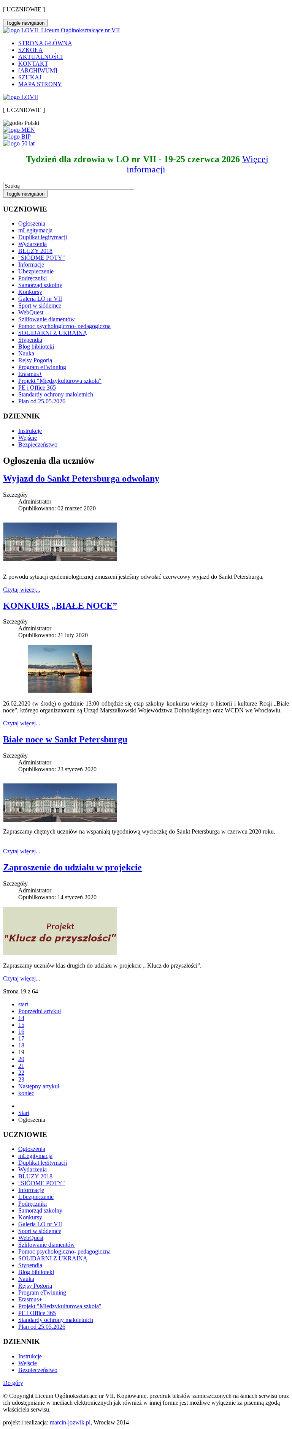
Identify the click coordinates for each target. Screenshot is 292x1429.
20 (21, 1059)
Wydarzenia (32, 244)
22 (21, 1072)
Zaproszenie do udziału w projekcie (72, 867)
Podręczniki (32, 278)
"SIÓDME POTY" (41, 257)
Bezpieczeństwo (37, 444)
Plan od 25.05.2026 (41, 401)
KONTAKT (33, 63)
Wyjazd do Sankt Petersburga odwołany (81, 478)
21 (21, 1066)
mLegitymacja (35, 230)
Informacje (31, 264)
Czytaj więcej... (21, 589)
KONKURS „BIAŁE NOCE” (60, 606)
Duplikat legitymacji (42, 237)
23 (21, 1079)
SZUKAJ (29, 77)
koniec (26, 1093)
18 (21, 1045)
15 (21, 1025)
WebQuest (30, 312)
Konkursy (30, 292)
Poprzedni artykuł (39, 1011)
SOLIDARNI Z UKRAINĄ (52, 333)
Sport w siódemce (39, 305)
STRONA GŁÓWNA (45, 43)
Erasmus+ (30, 374)
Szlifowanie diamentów (46, 319)
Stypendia (30, 339)
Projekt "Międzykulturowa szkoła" (60, 380)
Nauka (26, 353)
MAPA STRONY (40, 84)
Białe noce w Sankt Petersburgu (65, 739)
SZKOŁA (30, 50)
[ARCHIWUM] (37, 70)
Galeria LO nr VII (40, 298)
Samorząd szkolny (40, 285)
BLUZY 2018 (35, 251)
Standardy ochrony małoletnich (55, 394)
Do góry (13, 1383)
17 (21, 1038)
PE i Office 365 (37, 387)
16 (21, 1031)
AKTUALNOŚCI (40, 57)
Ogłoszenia (31, 223)
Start (23, 1113)
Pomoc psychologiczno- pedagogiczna (64, 326)
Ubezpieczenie (36, 271)
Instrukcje (30, 431)
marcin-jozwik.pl (70, 1422)
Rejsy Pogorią (35, 360)
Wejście (27, 437)
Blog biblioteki (36, 346)
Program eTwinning (42, 367)
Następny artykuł (38, 1086)
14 (21, 1018)
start (23, 1004)
